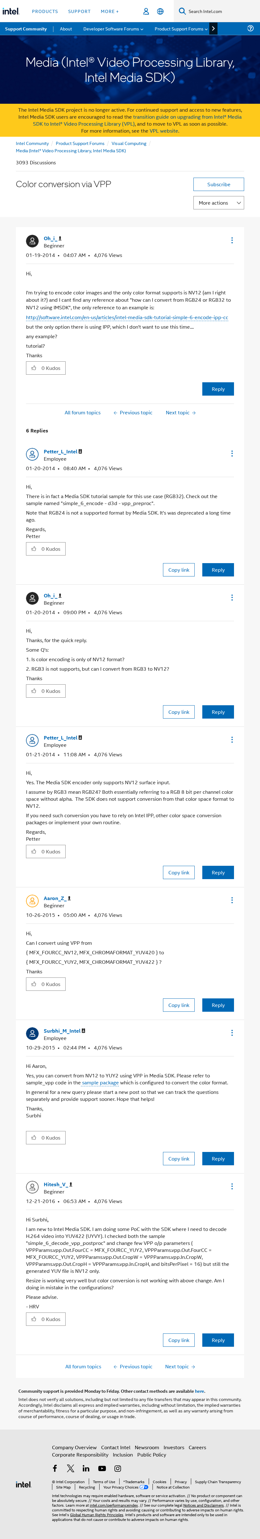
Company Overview (74, 1447)
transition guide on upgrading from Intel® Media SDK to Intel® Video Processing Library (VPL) (137, 120)
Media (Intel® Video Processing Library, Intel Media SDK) (71, 150)
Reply (218, 388)
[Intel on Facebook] (54, 1469)
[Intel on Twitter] (70, 1469)
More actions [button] (213, 202)
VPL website (164, 130)
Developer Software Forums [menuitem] (111, 28)
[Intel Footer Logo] (24, 1483)
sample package (100, 1082)
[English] (160, 11)
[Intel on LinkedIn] (86, 1469)
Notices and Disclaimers (203, 1505)
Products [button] (45, 11)
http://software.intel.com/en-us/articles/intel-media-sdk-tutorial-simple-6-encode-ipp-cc (127, 317)
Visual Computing (129, 143)
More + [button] (110, 11)
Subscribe (219, 184)
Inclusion (123, 1454)
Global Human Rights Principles (96, 1514)
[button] (231, 240)
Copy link (178, 569)
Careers (197, 1447)
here (199, 1390)
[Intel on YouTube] (102, 1469)
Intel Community (32, 143)
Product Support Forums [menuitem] (179, 28)
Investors (174, 1447)
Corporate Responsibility (80, 1454)
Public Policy (151, 1454)
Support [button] (79, 11)
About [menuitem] (66, 28)
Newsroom (147, 1447)
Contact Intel (115, 1447)
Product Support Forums (80, 143)
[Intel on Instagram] (117, 1469)
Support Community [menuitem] (26, 28)
